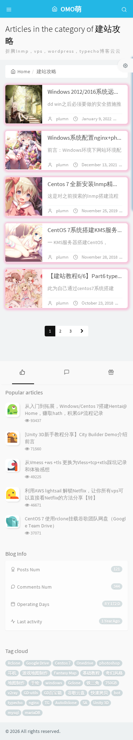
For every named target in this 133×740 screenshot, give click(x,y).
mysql (13, 712)
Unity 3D (101, 702)
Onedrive (85, 663)
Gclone (74, 683)
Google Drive (37, 663)
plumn (62, 119)
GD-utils (31, 692)
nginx (34, 702)
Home (23, 71)
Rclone (14, 663)
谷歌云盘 (76, 692)
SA (85, 702)
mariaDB (32, 712)
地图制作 (16, 683)
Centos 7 (63, 663)
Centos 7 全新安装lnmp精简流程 (89, 184)
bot (117, 692)
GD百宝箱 (53, 692)
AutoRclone (66, 702)
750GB (111, 683)
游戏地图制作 (35, 673)
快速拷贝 (99, 692)
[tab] (22, 371)
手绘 (35, 683)
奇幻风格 (114, 673)
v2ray (13, 692)
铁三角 (93, 683)
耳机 (12, 673)
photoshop (109, 663)
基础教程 (91, 673)
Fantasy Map (65, 673)
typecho (15, 702)
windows (53, 683)
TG (47, 702)
